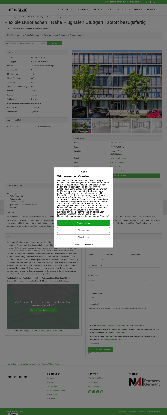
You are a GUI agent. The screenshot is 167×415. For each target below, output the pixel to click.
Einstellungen (83, 237)
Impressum (89, 245)
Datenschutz (78, 245)
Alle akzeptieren (83, 223)
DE (81, 172)
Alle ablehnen (83, 230)
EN (85, 172)
